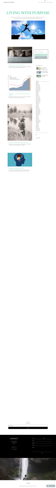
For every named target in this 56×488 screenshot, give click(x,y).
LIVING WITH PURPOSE (9, 2)
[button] (28, 30)
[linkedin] (29, 483)
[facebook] (26, 483)
